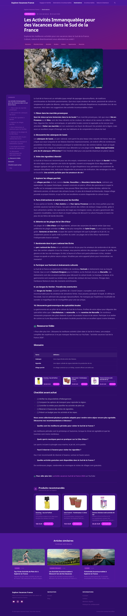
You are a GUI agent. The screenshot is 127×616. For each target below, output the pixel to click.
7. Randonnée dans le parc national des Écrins (17, 138)
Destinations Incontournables (62, 3)
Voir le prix (56, 384)
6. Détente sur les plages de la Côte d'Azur (18, 133)
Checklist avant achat (14, 165)
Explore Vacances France (31, 9)
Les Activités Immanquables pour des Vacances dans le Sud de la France (18, 103)
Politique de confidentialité (91, 604)
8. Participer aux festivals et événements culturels (18, 142)
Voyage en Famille (45, 3)
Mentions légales (88, 601)
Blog (48, 598)
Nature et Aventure (103, 3)
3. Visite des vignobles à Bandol (16, 118)
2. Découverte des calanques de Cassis (18, 113)
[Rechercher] (115, 3)
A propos (85, 595)
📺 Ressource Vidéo (14, 158)
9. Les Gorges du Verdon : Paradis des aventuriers (17, 147)
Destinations (78, 3)
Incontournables (89, 3)
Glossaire (11, 161)
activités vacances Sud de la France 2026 (69, 476)
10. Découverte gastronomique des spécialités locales (15, 153)
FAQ (10, 168)
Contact (85, 598)
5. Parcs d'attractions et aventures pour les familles (17, 128)
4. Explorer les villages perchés (16, 123)
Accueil (49, 595)
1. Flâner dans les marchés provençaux (17, 109)
